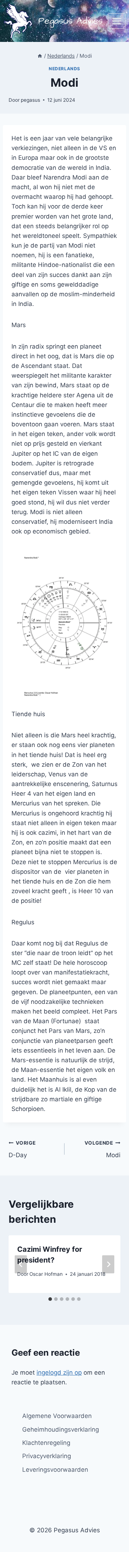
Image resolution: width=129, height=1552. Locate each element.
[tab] (50, 1299)
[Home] (39, 56)
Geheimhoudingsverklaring (60, 1429)
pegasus (30, 100)
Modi (102, 1149)
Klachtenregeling (46, 1442)
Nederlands (64, 68)
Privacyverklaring (46, 1456)
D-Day (22, 1149)
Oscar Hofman (46, 1274)
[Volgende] (108, 1264)
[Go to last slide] (21, 1264)
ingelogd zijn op (59, 1372)
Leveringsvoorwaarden (55, 1469)
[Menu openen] (116, 21)
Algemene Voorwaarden (57, 1415)
